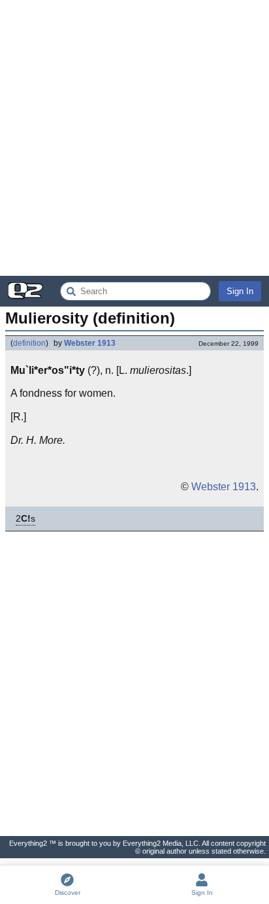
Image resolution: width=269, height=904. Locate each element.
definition (29, 343)
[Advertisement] (134, 138)
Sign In (240, 291)
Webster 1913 (90, 343)
